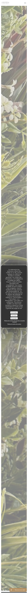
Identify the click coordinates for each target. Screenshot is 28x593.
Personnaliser (14, 318)
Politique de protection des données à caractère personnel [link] (14, 321)
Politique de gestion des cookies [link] (14, 324)
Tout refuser (14, 315)
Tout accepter (14, 312)
